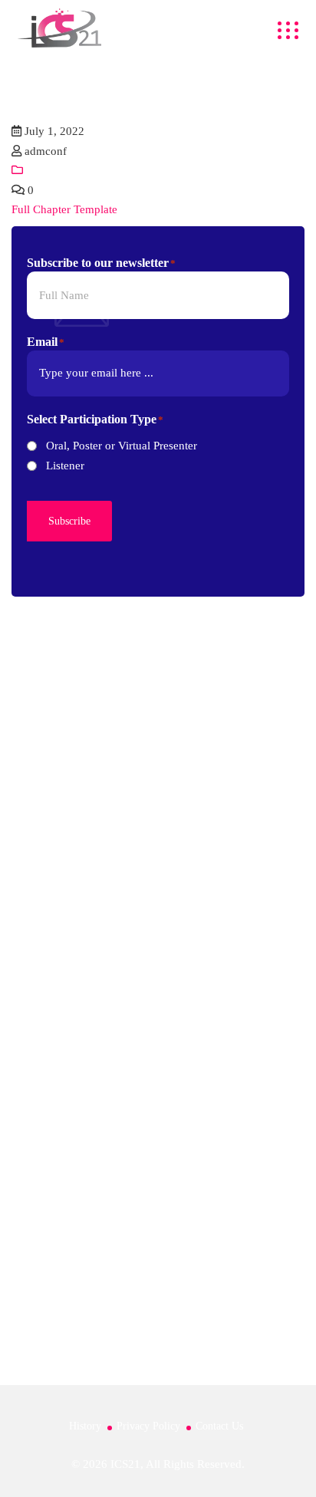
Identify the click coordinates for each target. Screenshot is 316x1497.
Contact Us (219, 1426)
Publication (38, 1036)
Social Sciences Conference (77, 1238)
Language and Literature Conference (99, 1201)
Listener (65, 465)
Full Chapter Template (64, 209)
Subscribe (69, 521)
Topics (27, 925)
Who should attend (57, 999)
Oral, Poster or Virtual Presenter (121, 445)
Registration (40, 962)
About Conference (56, 887)
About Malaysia (49, 1074)
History (85, 1426)
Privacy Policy (148, 1426)
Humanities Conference (68, 1163)
